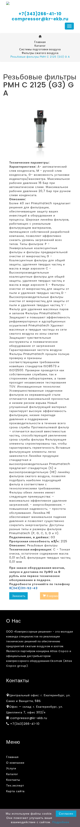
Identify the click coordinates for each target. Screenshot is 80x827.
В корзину (52, 596)
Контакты (13, 780)
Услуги (11, 768)
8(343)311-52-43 (23, 588)
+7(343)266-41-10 (40, 14)
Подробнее (60, 822)
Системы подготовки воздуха (40, 49)
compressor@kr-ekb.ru (40, 19)
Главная (40, 42)
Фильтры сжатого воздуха (40, 53)
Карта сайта (15, 791)
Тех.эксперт (15, 785)
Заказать (18, 596)
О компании (15, 763)
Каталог (40, 45)
